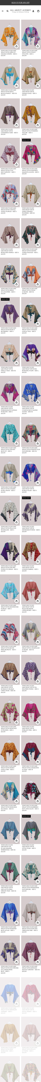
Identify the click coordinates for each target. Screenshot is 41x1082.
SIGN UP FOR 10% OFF (20, 3)
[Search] (7, 11)
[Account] (33, 11)
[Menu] (2, 11)
